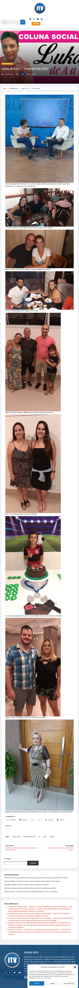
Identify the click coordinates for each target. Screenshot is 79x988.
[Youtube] (38, 19)
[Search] (22, 22)
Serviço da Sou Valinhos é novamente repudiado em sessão (28, 916)
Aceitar (37, 983)
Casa (4, 88)
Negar (53, 983)
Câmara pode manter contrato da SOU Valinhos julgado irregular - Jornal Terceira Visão (37, 913)
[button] (75, 967)
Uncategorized (7, 64)
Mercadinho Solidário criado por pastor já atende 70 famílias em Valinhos (26, 884)
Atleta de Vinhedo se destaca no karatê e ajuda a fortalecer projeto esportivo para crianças (32, 881)
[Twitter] (41, 19)
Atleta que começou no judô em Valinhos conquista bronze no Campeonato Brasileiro (30, 888)
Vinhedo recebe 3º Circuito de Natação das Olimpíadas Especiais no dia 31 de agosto (30, 891)
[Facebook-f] (30, 19)
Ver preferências (68, 983)
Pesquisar (7, 859)
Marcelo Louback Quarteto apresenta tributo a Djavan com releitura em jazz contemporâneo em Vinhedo (36, 878)
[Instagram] (34, 19)
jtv (39, 836)
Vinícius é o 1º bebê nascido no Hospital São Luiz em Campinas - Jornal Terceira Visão (37, 918)
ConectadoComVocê (29, 836)
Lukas (45, 836)
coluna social (17, 836)
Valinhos (52, 836)
